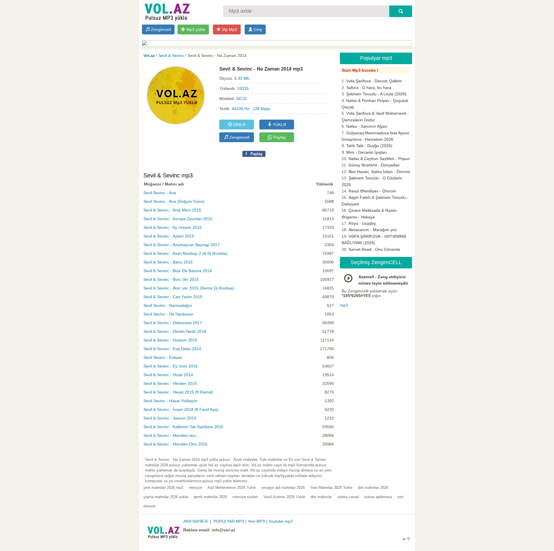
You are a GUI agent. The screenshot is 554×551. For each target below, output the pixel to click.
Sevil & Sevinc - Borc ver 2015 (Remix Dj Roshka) (188, 288)
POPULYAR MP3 (229, 521)
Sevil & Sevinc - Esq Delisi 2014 (172, 348)
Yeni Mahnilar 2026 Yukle (331, 487)
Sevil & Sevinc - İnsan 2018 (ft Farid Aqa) (180, 409)
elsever (149, 506)
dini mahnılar (321, 497)
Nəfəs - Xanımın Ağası (366, 126)
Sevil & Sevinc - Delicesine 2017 (172, 322)
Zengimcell (160, 29)
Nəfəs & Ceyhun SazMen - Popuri (379, 158)
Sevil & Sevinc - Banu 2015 (168, 262)
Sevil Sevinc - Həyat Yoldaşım (170, 400)
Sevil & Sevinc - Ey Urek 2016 (170, 366)
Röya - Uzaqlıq (362, 223)
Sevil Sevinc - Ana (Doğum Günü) (174, 201)
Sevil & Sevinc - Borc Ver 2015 (171, 279)
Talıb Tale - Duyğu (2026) (369, 145)
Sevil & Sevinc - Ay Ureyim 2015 (172, 227)
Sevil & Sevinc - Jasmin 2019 (169, 418)
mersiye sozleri (245, 497)
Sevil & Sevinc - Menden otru (169, 435)
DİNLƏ (239, 124)
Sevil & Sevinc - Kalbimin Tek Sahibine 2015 (183, 426)
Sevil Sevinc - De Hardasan (168, 314)
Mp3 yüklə (195, 29)
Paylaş (279, 137)
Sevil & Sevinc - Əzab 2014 (168, 374)
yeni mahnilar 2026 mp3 (163, 487)
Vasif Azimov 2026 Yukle (284, 497)
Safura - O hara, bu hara (368, 87)
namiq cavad (348, 497)
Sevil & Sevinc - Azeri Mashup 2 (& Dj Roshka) (185, 253)
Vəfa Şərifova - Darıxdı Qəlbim (374, 81)
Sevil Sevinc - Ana (159, 192)
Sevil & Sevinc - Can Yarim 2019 (172, 296)
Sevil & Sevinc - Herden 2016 (170, 383)
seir (400, 497)
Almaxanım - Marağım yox (373, 229)
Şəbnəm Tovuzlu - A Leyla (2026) (376, 94)
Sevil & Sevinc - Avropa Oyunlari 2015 (177, 218)
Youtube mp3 (280, 521)
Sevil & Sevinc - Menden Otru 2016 (175, 444)
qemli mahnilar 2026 (210, 497)
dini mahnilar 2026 (373, 487)
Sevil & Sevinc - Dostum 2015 (170, 340)
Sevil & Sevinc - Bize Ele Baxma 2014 (177, 270)
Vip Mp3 (229, 29)
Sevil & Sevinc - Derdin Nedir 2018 (174, 331)
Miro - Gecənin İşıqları (366, 152)
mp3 (344, 305)
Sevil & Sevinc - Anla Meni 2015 (172, 210)
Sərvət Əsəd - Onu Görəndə (374, 249)
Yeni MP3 (256, 521)
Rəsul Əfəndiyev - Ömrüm (372, 191)
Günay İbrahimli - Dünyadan (374, 165)
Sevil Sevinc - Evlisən (162, 357)
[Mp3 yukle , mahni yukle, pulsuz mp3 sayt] (166, 11)
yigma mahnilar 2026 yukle (165, 497)
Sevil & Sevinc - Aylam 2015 (168, 236)
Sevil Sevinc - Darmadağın (167, 305)
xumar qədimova (378, 497)
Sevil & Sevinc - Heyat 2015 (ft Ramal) (178, 392)
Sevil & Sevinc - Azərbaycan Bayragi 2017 (181, 244)
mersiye (195, 487)
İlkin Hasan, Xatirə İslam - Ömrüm (379, 171)
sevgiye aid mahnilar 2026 (283, 487)
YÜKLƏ (279, 124)
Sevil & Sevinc (171, 55)
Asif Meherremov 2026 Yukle (231, 487)
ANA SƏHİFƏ (195, 521)
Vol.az (149, 55)
